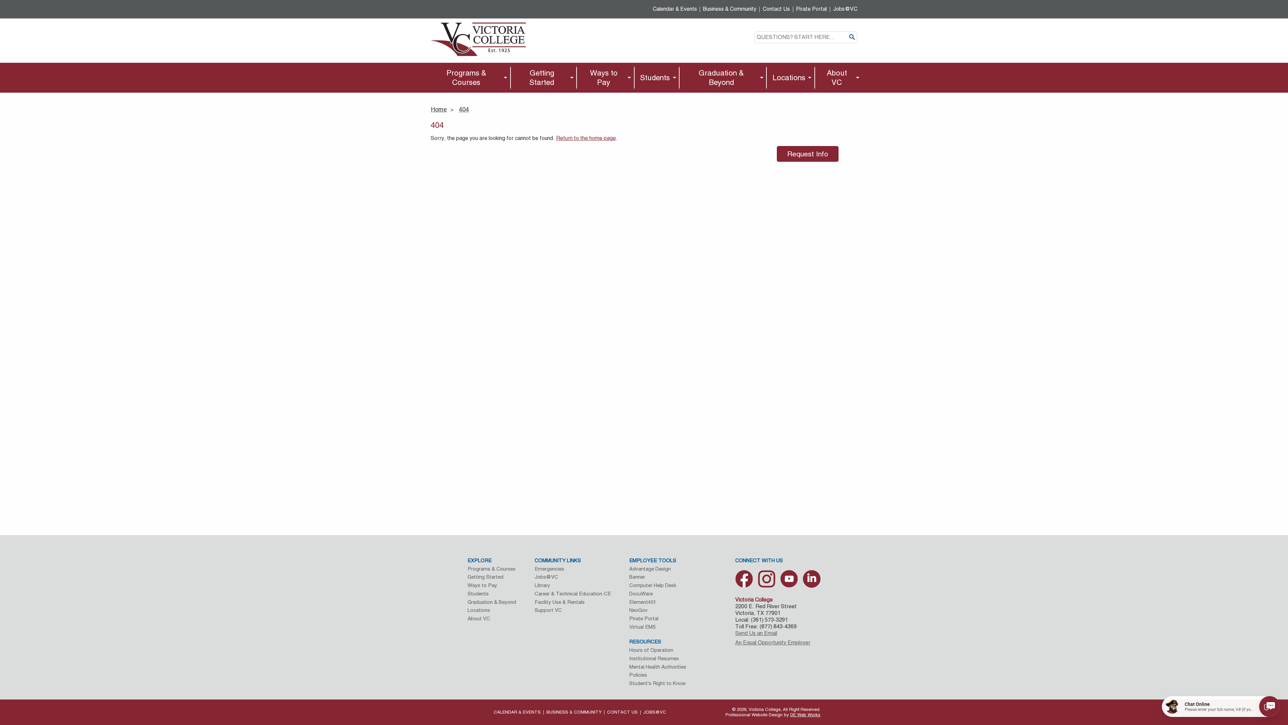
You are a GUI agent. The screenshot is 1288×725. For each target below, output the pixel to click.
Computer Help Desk (652, 585)
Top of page (1208, 649)
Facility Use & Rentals (560, 602)
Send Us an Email (756, 633)
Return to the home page (586, 138)
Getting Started (541, 77)
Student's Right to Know (657, 683)
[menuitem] (468, 78)
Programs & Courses (466, 77)
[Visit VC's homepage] (478, 39)
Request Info (807, 154)
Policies (638, 675)
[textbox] (805, 37)
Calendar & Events (675, 9)
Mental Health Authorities (657, 667)
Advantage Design (650, 569)
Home (439, 109)
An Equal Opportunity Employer (772, 642)
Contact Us (776, 9)
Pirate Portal (811, 9)
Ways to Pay (604, 77)
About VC (837, 77)
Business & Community (729, 9)
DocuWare (641, 593)
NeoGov (638, 610)
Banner (637, 577)
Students (655, 77)
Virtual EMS (642, 627)
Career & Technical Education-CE (573, 593)
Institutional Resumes (654, 658)
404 (464, 109)
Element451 (642, 602)
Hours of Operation (651, 650)
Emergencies (549, 569)
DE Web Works (805, 714)
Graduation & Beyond (721, 77)
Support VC (548, 610)
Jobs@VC (845, 9)
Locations (788, 77)
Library (542, 585)
